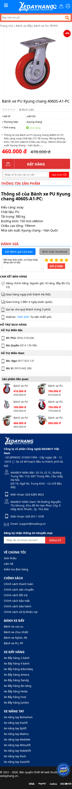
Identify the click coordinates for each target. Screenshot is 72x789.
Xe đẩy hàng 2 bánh (17, 658)
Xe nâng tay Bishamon (18, 717)
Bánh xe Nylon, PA (15, 637)
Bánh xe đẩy (24, 26)
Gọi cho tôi (59, 174)
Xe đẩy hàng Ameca (16, 674)
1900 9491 (23, 317)
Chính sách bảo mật (17, 601)
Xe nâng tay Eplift (15, 728)
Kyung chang (34, 122)
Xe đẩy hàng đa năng (17, 686)
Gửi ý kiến (56, 266)
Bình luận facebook (54, 251)
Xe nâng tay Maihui (16, 734)
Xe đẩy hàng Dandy (16, 680)
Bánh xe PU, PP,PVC (46, 26)
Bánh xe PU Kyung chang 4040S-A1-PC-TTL (24, 418)
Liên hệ (8, 564)
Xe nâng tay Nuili (15, 756)
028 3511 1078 (34, 516)
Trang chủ (6, 26)
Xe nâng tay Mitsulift (17, 745)
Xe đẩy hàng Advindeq (18, 669)
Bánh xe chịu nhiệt (16, 632)
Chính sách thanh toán (18, 584)
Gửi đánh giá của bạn (19, 251)
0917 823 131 (20, 361)
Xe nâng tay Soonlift (17, 762)
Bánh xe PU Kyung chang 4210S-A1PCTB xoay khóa (57, 418)
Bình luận (26, 109)
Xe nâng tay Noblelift (17, 750)
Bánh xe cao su (13, 626)
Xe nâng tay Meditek (17, 739)
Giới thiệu (10, 558)
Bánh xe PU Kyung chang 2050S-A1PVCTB (23, 402)
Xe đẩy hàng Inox (15, 697)
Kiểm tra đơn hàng (16, 569)
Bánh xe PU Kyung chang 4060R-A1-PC (22, 386)
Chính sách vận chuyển (19, 589)
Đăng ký (55, 540)
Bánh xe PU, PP (13, 643)
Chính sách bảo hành (17, 606)
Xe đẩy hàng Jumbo (16, 702)
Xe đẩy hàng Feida (15, 691)
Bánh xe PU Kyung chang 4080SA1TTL (56, 386)
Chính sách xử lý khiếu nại (21, 612)
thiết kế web (42, 772)
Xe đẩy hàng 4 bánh (17, 663)
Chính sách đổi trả (15, 595)
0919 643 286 (18, 368)
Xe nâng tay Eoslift (16, 723)
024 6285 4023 (34, 494)
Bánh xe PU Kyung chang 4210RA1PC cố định (57, 402)
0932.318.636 (20, 338)
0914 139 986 (21, 345)
